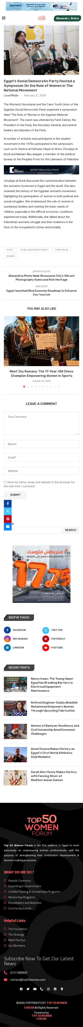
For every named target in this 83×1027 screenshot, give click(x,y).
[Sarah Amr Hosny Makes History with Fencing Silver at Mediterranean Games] (15, 777)
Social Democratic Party (34, 250)
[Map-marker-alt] (62, 989)
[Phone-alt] (41, 989)
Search (9, 524)
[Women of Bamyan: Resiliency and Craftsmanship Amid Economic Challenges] (15, 731)
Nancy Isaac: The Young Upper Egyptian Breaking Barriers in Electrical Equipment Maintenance (52, 684)
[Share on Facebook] (8, 503)
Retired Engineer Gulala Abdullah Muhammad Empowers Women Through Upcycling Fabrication (54, 706)
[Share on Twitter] (8, 511)
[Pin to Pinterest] (8, 519)
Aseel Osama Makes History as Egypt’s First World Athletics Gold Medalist (53, 753)
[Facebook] (21, 989)
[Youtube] (35, 989)
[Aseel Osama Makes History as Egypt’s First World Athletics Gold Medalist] (15, 754)
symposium (61, 250)
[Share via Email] (8, 526)
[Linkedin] (55, 989)
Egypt (9, 250)
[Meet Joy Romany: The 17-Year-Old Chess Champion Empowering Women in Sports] (41, 341)
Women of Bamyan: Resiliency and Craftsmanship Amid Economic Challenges (55, 729)
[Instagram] (48, 989)
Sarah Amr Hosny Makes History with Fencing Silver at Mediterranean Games (54, 776)
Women (10, 256)
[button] (7, 352)
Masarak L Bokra (67, 18)
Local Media (11, 95)
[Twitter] (28, 989)
